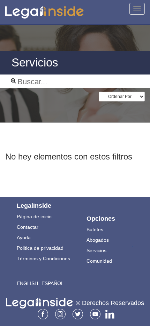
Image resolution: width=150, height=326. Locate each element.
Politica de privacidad (40, 248)
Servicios (96, 250)
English (27, 283)
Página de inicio (34, 216)
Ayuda (24, 237)
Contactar (27, 227)
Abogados (98, 240)
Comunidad (99, 261)
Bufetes (95, 229)
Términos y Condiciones (43, 258)
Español (53, 283)
